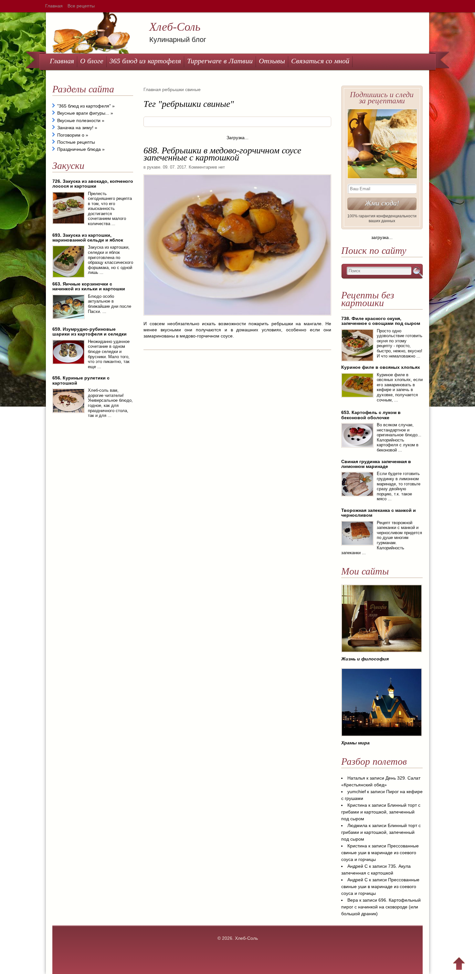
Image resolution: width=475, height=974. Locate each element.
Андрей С (357, 866)
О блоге (91, 61)
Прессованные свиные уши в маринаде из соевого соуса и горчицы (380, 852)
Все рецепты (81, 5)
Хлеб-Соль (174, 27)
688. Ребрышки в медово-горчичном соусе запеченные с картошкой (222, 153)
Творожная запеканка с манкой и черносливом (378, 513)
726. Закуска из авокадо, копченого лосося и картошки (92, 184)
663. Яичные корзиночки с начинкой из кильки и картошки (88, 286)
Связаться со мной (320, 61)
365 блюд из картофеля (145, 61)
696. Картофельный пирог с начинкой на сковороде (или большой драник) (381, 906)
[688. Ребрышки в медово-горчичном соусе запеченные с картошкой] (237, 317)
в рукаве (151, 167)
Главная (54, 5)
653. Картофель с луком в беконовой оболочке (371, 415)
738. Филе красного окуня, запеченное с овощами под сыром (380, 321)
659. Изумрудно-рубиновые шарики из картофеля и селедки (89, 331)
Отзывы (272, 61)
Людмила (357, 825)
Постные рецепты (76, 142)
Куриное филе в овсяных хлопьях (380, 367)
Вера (352, 900)
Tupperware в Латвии (220, 61)
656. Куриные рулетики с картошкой (81, 380)
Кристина (357, 805)
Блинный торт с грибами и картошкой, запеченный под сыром (380, 812)
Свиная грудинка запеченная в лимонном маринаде (376, 464)
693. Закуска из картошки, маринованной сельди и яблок (87, 238)
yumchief (356, 791)
